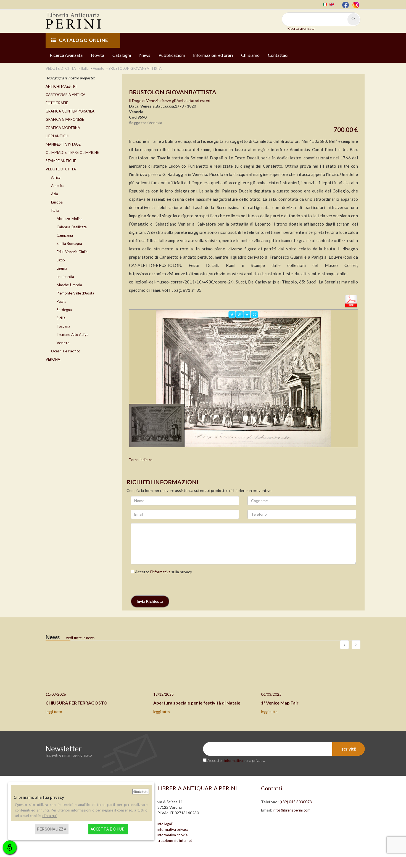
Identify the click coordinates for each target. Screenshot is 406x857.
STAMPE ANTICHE (61, 161)
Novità (97, 55)
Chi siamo (250, 55)
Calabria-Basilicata (72, 227)
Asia (54, 194)
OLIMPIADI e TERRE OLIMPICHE (72, 152)
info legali (165, 824)
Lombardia (65, 276)
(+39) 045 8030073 (296, 802)
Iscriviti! (349, 748)
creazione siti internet (174, 840)
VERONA (53, 359)
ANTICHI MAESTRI (61, 86)
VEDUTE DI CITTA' (61, 169)
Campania (65, 235)
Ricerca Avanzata (66, 55)
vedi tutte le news (80, 638)
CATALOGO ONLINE (83, 40)
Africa (55, 177)
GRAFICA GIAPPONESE (65, 119)
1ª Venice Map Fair (280, 702)
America (57, 185)
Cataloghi (121, 55)
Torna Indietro (140, 459)
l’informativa (160, 572)
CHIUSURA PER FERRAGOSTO (76, 702)
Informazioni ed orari (213, 55)
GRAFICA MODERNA (63, 127)
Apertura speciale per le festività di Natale (196, 702)
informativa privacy (173, 829)
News (144, 55)
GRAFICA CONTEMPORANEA (70, 111)
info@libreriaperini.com (291, 810)
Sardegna (64, 309)
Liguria (62, 268)
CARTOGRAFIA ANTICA (65, 94)
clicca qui (49, 815)
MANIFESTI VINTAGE (63, 144)
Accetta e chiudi (108, 829)
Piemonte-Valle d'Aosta (75, 293)
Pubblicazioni (172, 55)
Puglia (61, 301)
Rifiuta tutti (140, 791)
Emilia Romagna (69, 243)
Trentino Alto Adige (72, 334)
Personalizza (51, 829)
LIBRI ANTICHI (57, 136)
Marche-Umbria (69, 285)
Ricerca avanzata (301, 28)
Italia (55, 210)
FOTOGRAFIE (57, 103)
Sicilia (61, 318)
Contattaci (278, 55)
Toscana (63, 326)
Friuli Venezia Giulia (72, 252)
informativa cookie (172, 835)
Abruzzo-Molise (69, 218)
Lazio (61, 260)
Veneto (63, 342)
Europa (57, 202)
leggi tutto (54, 711)
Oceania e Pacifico (65, 351)
